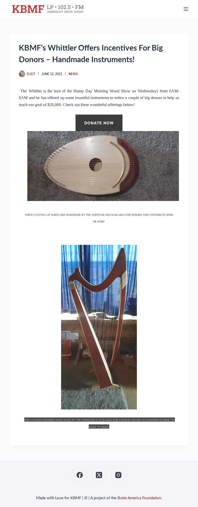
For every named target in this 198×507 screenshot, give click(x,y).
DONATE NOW (99, 123)
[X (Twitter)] (99, 475)
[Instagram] (118, 475)
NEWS (73, 74)
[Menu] (186, 9)
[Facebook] (79, 475)
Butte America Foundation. (140, 498)
